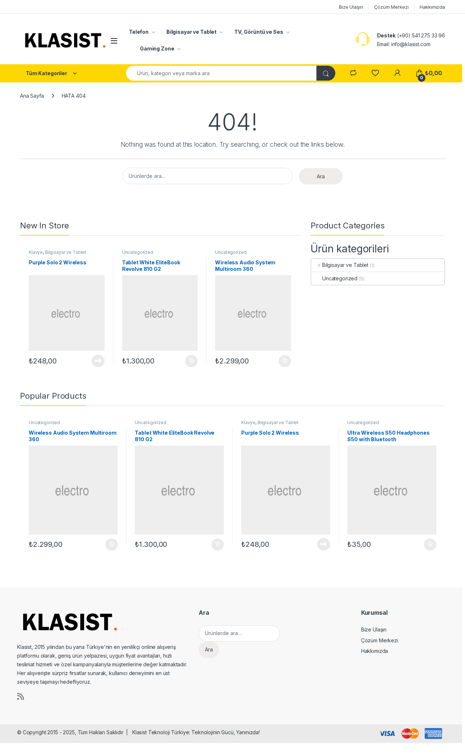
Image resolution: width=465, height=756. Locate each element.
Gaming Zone (157, 48)
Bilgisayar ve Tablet (191, 32)
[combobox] (221, 73)
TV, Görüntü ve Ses (258, 32)
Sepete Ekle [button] (189, 361)
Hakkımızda (432, 7)
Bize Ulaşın (351, 7)
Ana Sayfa (32, 96)
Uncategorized (137, 252)
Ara (321, 176)
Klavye (36, 252)
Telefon (139, 32)
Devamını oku (94, 361)
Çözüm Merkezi (391, 7)
